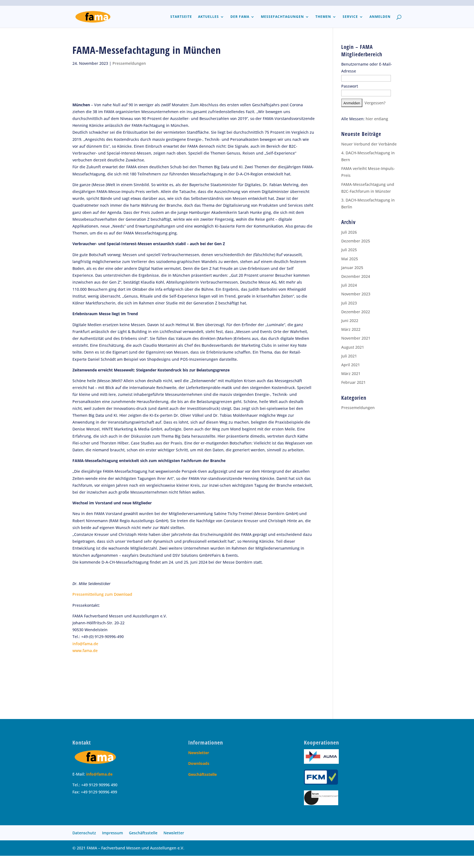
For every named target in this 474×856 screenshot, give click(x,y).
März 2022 (350, 329)
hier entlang (377, 118)
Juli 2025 (349, 249)
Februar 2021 (353, 382)
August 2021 (352, 347)
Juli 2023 (349, 303)
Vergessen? (375, 102)
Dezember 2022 (355, 311)
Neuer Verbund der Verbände (369, 144)
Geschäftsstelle (202, 774)
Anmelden (380, 17)
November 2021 (355, 338)
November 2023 (355, 293)
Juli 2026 (349, 232)
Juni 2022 (349, 320)
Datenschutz (84, 832)
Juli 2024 (349, 285)
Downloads (198, 763)
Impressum (112, 832)
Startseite (181, 17)
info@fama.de (85, 643)
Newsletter (198, 752)
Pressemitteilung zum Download (102, 594)
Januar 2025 (352, 267)
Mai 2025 (349, 258)
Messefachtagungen (282, 17)
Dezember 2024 (355, 276)
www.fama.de (85, 650)
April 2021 (350, 364)
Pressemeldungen (129, 63)
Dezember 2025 (355, 241)
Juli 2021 (349, 356)
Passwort (349, 86)
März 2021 (350, 373)
